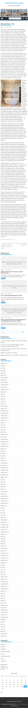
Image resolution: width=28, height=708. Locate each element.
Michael (9, 27)
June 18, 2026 (4, 293)
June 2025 (3, 396)
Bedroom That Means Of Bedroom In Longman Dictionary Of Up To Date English (7, 246)
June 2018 (3, 595)
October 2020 (4, 529)
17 (2, 684)
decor (13, 239)
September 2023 (5, 446)
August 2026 (4, 363)
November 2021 (4, 498)
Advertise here (4, 664)
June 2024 (3, 425)
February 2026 (4, 377)
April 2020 (3, 543)
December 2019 (4, 553)
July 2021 (3, 508)
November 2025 (4, 384)
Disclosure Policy (4, 667)
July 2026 (3, 365)
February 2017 (4, 633)
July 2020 (3, 536)
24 (2, 686)
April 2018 (3, 600)
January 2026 (4, 380)
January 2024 (4, 437)
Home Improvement (5, 656)
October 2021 (4, 501)
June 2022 (3, 482)
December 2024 (4, 410)
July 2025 (3, 394)
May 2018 (3, 598)
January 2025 (4, 408)
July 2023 (3, 451)
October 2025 (4, 387)
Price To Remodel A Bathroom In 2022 (14, 287)
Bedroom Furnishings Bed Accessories (21, 244)
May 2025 (3, 399)
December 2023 (4, 439)
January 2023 (4, 465)
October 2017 (4, 614)
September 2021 (5, 503)
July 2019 (3, 565)
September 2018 (5, 588)
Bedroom (3, 646)
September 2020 (5, 531)
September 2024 (5, 418)
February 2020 (4, 548)
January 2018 (4, 607)
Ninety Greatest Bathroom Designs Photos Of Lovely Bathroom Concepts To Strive (14, 311)
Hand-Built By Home (14, 3)
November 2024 (4, 413)
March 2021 (3, 517)
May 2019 (3, 569)
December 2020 (4, 524)
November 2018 (4, 584)
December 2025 (4, 382)
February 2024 (4, 434)
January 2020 (4, 550)
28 (17, 686)
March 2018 (3, 603)
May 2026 (3, 370)
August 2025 (4, 391)
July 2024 (3, 422)
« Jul (1, 692)
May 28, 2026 (4, 317)
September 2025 (5, 389)
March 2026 (3, 375)
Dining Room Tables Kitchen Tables (9, 352)
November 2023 (4, 441)
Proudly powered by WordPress (8, 704)
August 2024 (4, 420)
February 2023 (4, 463)
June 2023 (3, 453)
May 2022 (3, 484)
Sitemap (2, 669)
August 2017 (4, 619)
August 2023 (4, 448)
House (2, 658)
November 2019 (4, 555)
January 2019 (4, 579)
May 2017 (3, 626)
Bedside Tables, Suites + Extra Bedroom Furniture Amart (14, 355)
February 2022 (4, 491)
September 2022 (5, 475)
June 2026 (3, 368)
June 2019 (3, 567)
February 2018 (4, 605)
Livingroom (3, 661)
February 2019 (4, 576)
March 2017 (3, 631)
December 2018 (4, 581)
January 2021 (4, 522)
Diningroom (3, 649)
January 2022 (4, 493)
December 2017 (4, 610)
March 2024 (3, 432)
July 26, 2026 (4, 270)
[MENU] (27, 18)
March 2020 (3, 546)
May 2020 (3, 541)
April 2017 (3, 629)
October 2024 (4, 415)
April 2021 (3, 515)
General (2, 653)
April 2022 (3, 486)
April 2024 (3, 429)
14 (17, 682)
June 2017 (3, 624)
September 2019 (5, 560)
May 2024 (3, 427)
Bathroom (4, 239)
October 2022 (4, 472)
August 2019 (4, 562)
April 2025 (3, 401)
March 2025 (3, 403)
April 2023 (3, 458)
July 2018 (3, 593)
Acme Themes (14, 705)
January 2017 (4, 636)
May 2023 (3, 456)
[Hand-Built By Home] (14, 16)
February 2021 (4, 520)
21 (17, 684)
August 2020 (4, 534)
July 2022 (3, 479)
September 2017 (5, 617)
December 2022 (4, 467)
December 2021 (4, 496)
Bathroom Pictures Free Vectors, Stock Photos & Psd (14, 263)
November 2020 (4, 527)
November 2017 (4, 612)
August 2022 (4, 477)
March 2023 (3, 460)
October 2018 (4, 586)
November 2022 (4, 470)
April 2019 (3, 572)
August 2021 (4, 505)
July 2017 (3, 622)
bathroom (10, 239)
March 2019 (3, 574)
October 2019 (4, 558)
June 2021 (3, 510)
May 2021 (3, 512)
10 (2, 682)
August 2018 (4, 591)
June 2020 (3, 539)
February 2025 (4, 406)
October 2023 (4, 444)
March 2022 (3, 489)
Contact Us (3, 666)
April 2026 (3, 373)
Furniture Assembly (5, 651)
